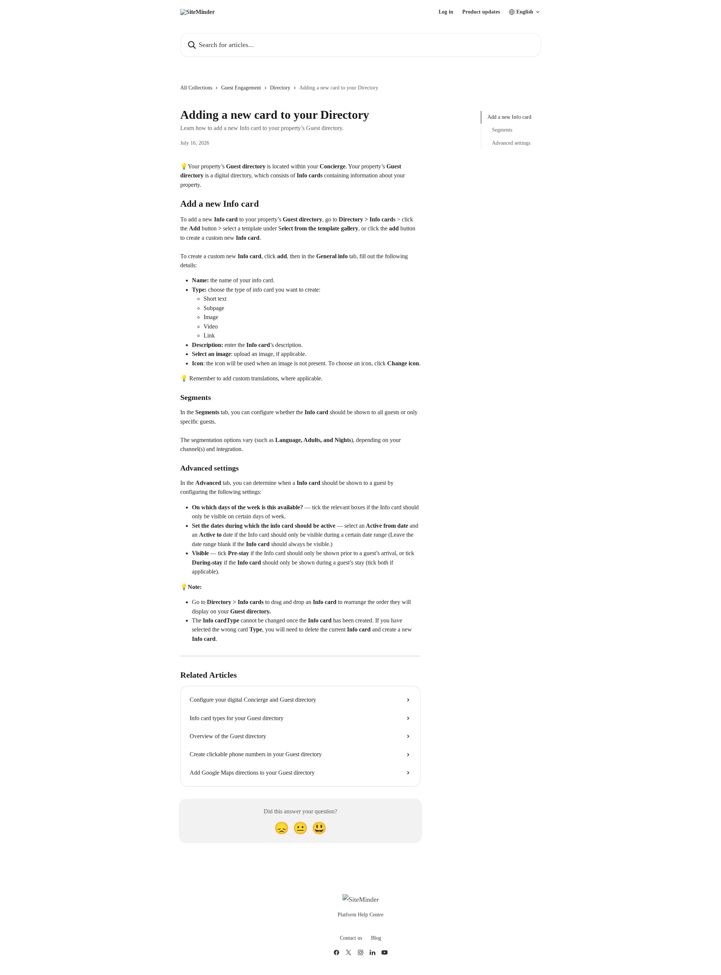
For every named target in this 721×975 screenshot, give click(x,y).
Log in (446, 12)
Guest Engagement (241, 88)
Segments (502, 130)
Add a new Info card (509, 117)
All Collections (196, 88)
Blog (376, 938)
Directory (280, 88)
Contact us (351, 938)
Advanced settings (511, 143)
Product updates (481, 12)
